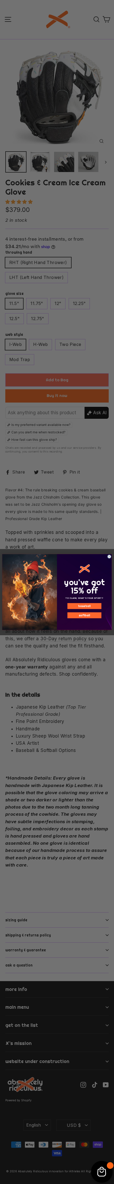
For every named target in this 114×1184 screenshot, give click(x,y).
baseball (84, 606)
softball (84, 615)
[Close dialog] (109, 556)
